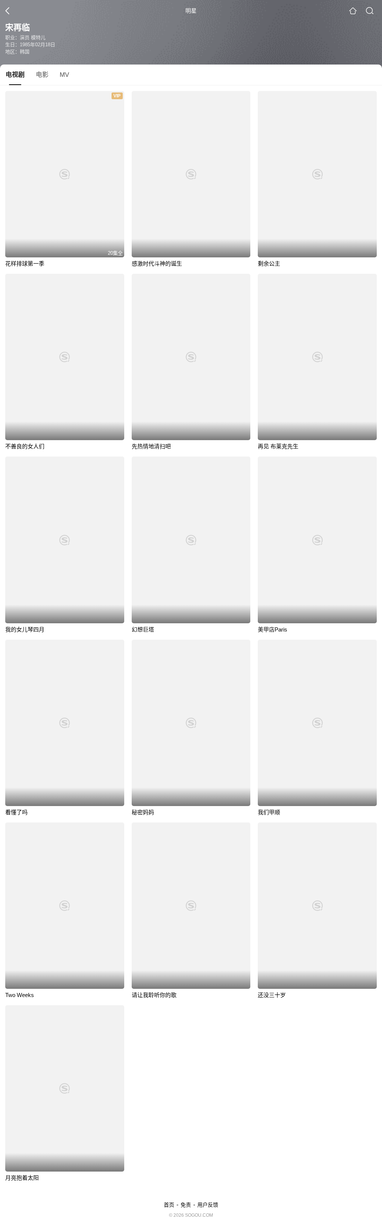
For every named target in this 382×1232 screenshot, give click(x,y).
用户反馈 (207, 1205)
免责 (186, 1205)
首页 (169, 1205)
